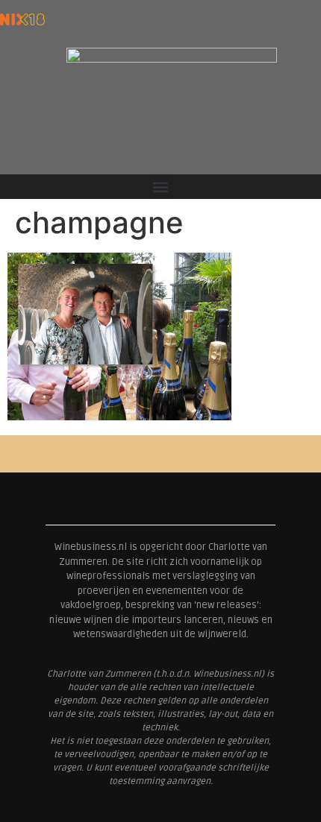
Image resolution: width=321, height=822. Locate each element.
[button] (161, 186)
